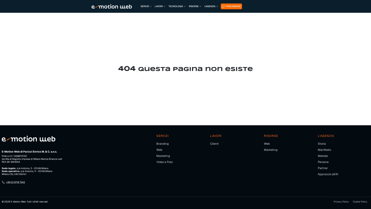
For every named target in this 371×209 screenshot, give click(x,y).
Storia (322, 144)
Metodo (323, 156)
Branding (162, 144)
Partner (323, 168)
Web (159, 150)
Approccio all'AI (328, 174)
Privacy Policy (341, 201)
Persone (323, 162)
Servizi (162, 136)
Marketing (163, 156)
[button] (146, 6)
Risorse (271, 136)
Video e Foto (164, 162)
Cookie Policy (360, 201)
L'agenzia (326, 136)
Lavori (216, 136)
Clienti (214, 144)
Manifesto (324, 150)
